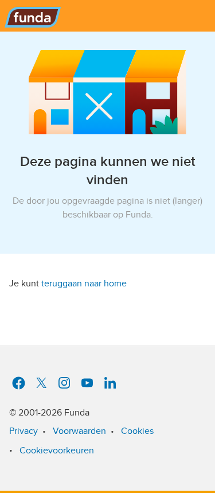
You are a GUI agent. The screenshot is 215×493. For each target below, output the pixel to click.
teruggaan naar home (84, 283)
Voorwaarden (79, 431)
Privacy (23, 431)
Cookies (137, 431)
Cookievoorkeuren (56, 450)
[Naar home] (30, 14)
